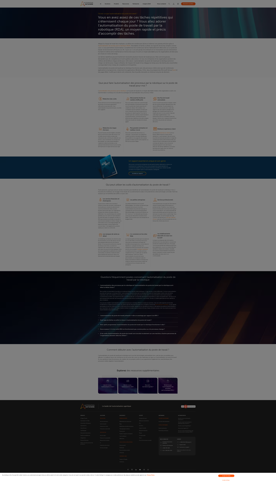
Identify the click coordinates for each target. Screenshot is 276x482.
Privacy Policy (150, 475)
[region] (138, 477)
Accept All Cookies (226, 475)
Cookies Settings (225, 480)
